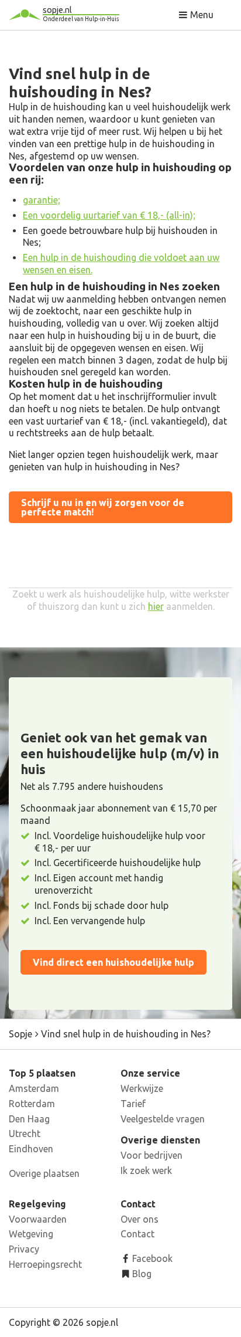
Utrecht (24, 1133)
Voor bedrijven (151, 1155)
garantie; (41, 200)
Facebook (151, 1258)
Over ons (139, 1219)
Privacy (24, 1249)
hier (156, 606)
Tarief (133, 1103)
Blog (141, 1273)
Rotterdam (32, 1103)
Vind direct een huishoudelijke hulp (113, 962)
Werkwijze (141, 1088)
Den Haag (29, 1119)
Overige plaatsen (44, 1173)
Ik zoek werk (146, 1170)
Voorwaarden (38, 1219)
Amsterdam (34, 1088)
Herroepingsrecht (45, 1264)
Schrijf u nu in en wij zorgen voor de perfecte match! (102, 507)
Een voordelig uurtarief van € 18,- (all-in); (109, 215)
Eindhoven (31, 1148)
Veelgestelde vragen (162, 1119)
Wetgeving (31, 1234)
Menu (201, 14)
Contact (137, 1234)
